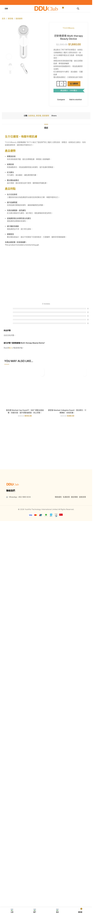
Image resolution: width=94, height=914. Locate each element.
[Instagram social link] (47, 2)
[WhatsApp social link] (67, 401)
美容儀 (10, 18)
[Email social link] (64, 401)
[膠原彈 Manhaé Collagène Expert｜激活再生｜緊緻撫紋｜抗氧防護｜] (67, 744)
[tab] (46, 413)
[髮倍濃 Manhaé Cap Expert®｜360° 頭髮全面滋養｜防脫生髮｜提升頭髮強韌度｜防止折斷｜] (25, 744)
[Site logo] (46, 8)
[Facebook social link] (44, 2)
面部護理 (19, 18)
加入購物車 (74, 84)
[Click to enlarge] (9, 202)
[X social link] (61, 401)
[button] (6, 114)
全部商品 (31, 401)
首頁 (3, 18)
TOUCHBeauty (68, 28)
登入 (10, 634)
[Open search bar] (78, 8)
